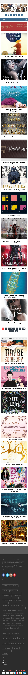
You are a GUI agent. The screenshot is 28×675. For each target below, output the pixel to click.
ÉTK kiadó (5, 653)
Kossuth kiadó (19, 615)
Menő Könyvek (6, 630)
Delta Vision (5, 603)
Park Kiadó (14, 638)
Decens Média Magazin (7, 600)
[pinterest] (22, 15)
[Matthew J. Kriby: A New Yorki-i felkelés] (14, 228)
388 (24, 328)
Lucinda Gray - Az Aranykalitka (14, 190)
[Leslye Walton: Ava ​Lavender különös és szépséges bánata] (14, 283)
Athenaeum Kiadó (6, 588)
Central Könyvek (6, 595)
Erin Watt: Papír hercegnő (14, 464)
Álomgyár (21, 650)
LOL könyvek (5, 620)
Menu (3, 19)
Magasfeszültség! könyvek (9, 625)
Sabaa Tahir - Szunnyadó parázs (14, 137)
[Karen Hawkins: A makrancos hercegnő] (14, 97)
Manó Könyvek (14, 628)
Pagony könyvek (6, 638)
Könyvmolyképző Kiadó (17, 618)
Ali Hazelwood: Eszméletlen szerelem (14, 389)
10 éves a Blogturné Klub (14, 439)
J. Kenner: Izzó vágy (14, 323)
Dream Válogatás (13, 603)
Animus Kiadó (15, 585)
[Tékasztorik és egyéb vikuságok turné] (14, 150)
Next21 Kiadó (5, 635)
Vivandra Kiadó (13, 645)
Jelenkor (20, 610)
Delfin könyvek (17, 600)
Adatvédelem (4, 664)
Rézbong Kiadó (13, 640)
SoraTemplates (9, 670)
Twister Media (20, 643)
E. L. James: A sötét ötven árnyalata (14, 83)
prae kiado (14, 650)
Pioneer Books (22, 638)
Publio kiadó (5, 640)
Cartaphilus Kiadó (17, 593)
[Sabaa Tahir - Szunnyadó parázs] (14, 124)
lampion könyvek (6, 650)
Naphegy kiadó (15, 633)
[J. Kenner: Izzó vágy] (14, 310)
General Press (13, 608)
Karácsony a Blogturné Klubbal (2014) (14, 543)
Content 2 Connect (7, 598)
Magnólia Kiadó (19, 625)
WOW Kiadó (21, 645)
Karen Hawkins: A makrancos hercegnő (14, 110)
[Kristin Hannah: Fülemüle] (14, 44)
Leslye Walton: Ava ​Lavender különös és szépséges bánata (14, 296)
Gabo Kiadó (5, 608)
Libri (4, 623)
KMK (4, 613)
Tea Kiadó (5, 643)
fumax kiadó (16, 648)
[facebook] (8, 15)
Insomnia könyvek (12, 610)
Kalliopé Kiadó (9, 613)
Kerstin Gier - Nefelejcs (14, 414)
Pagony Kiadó (13, 635)
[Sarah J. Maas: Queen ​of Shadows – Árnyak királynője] (14, 255)
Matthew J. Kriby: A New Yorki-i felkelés (14, 242)
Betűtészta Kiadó (14, 590)
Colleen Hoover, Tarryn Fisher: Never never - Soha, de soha (14, 517)
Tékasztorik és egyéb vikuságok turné (14, 163)
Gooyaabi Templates (22, 670)
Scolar (20, 640)
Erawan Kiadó (6, 605)
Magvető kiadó (6, 628)
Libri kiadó (18, 623)
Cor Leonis (15, 598)
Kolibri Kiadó (6, 615)
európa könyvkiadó (7, 648)
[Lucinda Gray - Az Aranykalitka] (14, 177)
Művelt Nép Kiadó (6, 633)
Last (16, 331)
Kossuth (12, 615)
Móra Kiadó (13, 630)
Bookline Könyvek (7, 593)
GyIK (3, 660)
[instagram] (14, 15)
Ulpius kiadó (5, 645)
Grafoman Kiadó (21, 608)
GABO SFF (23, 605)
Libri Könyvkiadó (10, 623)
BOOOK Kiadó (5, 590)
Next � (11, 331)
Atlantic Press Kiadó (16, 588)
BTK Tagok (4, 662)
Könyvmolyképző (6, 618)
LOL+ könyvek (13, 620)
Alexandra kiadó (6, 585)
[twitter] (6, 15)
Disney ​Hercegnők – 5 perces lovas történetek (14, 490)
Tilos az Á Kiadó (12, 643)
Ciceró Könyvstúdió (16, 595)
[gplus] (11, 15)
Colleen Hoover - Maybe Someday (14, 363)
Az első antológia (14, 215)
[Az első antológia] (14, 203)
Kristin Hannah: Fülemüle (14, 57)
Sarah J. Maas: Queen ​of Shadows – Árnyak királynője (14, 269)
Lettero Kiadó (21, 620)
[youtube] (19, 15)
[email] (16, 15)
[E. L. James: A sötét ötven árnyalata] (14, 69)
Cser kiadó (21, 598)
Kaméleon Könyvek (19, 613)
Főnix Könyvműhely (15, 605)
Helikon (4, 610)
